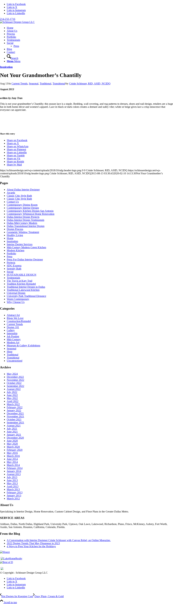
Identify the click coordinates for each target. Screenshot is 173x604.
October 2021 (14, 419)
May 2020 (12, 443)
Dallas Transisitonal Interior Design (25, 226)
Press (9, 256)
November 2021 (15, 416)
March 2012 (13, 498)
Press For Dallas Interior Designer (25, 259)
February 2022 (14, 407)
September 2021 (15, 422)
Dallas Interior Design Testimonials (25, 220)
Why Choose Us (15, 302)
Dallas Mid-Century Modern (22, 223)
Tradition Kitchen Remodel (21, 283)
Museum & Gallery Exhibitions (23, 345)
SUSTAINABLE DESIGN (21, 274)
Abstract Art (13, 315)
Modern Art (13, 342)
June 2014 (12, 459)
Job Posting (13, 336)
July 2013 (12, 477)
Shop (9, 351)
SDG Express (14, 265)
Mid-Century (14, 339)
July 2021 (12, 428)
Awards (11, 192)
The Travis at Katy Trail (19, 280)
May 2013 (12, 483)
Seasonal (33, 83)
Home (10, 238)
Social (10, 271)
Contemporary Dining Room (22, 204)
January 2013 (14, 495)
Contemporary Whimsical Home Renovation (30, 213)
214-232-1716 (7, 19)
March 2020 (13, 446)
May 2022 (12, 398)
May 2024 (12, 373)
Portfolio (11, 253)
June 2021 (12, 431)
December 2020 (15, 437)
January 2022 (14, 410)
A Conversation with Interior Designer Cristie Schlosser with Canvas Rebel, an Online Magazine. (59, 540)
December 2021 (15, 413)
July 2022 (12, 392)
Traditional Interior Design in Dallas (26, 286)
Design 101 (13, 327)
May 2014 (12, 462)
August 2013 (14, 474)
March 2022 (13, 404)
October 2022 (14, 383)
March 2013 (13, 489)
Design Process (15, 229)
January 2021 (14, 434)
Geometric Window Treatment (23, 232)
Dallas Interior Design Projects (23, 217)
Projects (11, 262)
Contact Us (13, 201)
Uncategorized (14, 360)
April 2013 (12, 486)
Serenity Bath (14, 268)
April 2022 (12, 401)
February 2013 (14, 492)
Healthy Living (15, 235)
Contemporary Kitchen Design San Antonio (30, 210)
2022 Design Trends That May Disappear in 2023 (33, 543)
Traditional (45, 83)
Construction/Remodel (19, 321)
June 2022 (12, 395)
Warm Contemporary (18, 299)
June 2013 (12, 480)
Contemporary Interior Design (23, 207)
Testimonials (13, 277)
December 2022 (15, 376)
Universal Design (16, 293)
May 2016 (12, 452)
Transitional (59, 83)
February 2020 (14, 449)
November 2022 (15, 380)
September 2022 (15, 386)
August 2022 (14, 389)
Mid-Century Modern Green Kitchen (26, 247)
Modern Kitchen (15, 250)
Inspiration (6, 67)
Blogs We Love (15, 318)
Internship (12, 333)
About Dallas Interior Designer (23, 189)
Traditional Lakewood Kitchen (23, 289)
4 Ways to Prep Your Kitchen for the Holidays (31, 546)
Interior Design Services (19, 244)
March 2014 (13, 465)
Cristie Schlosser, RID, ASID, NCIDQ (89, 83)
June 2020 (12, 440)
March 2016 (13, 456)
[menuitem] (90, 27)
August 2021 (14, 425)
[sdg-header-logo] (17, 22)
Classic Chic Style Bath (19, 195)
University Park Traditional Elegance (26, 296)
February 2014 (14, 468)
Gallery (11, 330)
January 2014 (14, 471)
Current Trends (19, 83)
